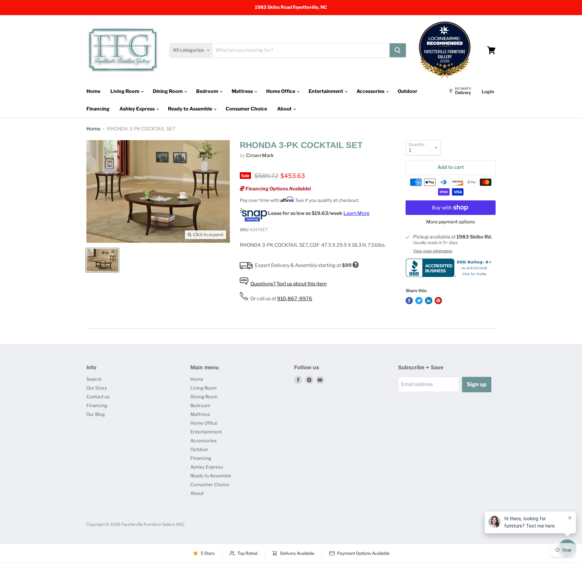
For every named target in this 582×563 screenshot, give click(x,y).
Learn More (356, 213)
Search (94, 379)
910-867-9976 (294, 298)
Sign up (477, 384)
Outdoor (407, 91)
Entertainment (326, 91)
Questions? (288, 284)
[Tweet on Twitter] (419, 300)
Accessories (370, 91)
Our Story (96, 388)
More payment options (450, 222)
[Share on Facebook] (409, 300)
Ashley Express (137, 109)
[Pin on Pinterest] (438, 300)
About (285, 109)
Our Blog (95, 414)
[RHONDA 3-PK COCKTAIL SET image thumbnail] (102, 260)
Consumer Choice (246, 109)
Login (488, 91)
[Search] (398, 50)
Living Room (125, 91)
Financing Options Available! (278, 189)
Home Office (281, 91)
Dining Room (168, 91)
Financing (97, 109)
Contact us (98, 397)
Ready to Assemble (190, 109)
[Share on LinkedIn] (428, 300)
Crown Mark (260, 155)
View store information (432, 251)
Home (93, 91)
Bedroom (207, 91)
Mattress (243, 91)
